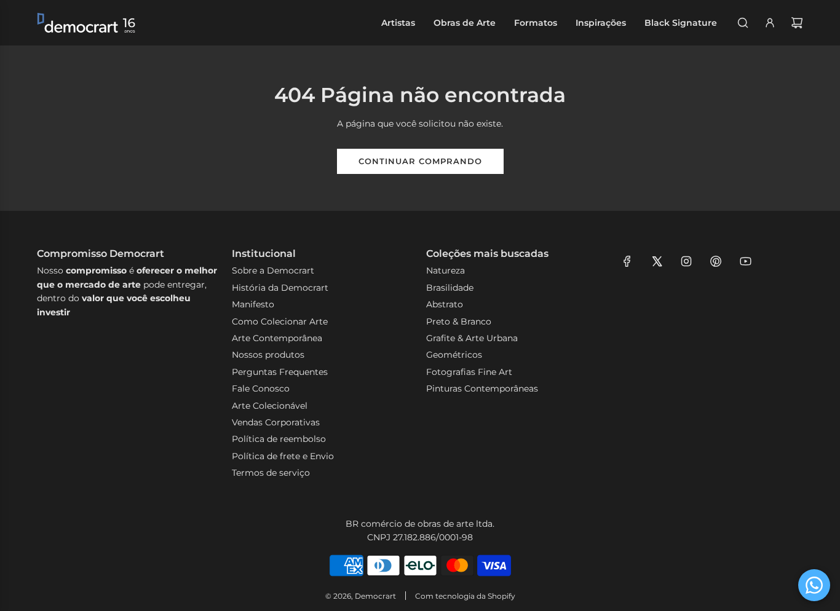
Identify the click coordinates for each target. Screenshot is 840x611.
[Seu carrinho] (796, 22)
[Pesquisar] (742, 22)
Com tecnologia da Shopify (465, 596)
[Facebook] (627, 261)
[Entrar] (769, 22)
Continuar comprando (420, 161)
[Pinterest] (715, 261)
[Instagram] (686, 261)
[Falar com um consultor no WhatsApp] (814, 585)
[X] (656, 261)
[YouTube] (745, 261)
